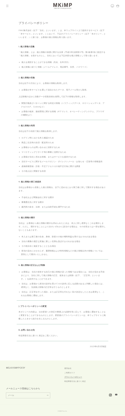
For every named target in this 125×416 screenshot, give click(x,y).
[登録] (47, 395)
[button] (7, 6)
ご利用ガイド (69, 373)
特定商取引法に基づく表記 (75, 381)
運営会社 (67, 368)
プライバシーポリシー (73, 377)
